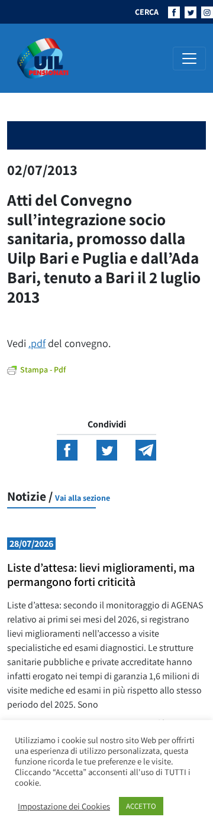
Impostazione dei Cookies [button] (64, 806)
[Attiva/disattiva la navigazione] (189, 58)
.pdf (37, 343)
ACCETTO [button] (141, 806)
